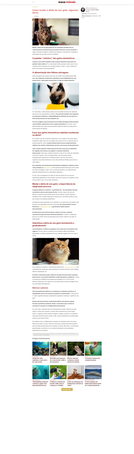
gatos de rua (47, 167)
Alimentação (35, 6)
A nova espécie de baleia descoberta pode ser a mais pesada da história (93, 383)
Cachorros (52, 356)
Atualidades (35, 356)
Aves (68, 356)
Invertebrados (36, 380)
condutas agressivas (70, 267)
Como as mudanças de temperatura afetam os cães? (75, 383)
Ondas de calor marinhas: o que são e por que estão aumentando (39, 360)
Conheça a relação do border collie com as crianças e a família (57, 383)
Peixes (86, 356)
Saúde (68, 380)
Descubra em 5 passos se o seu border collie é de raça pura (58, 360)
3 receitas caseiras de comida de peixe (92, 359)
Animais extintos (89, 380)
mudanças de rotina (45, 206)
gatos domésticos (60, 124)
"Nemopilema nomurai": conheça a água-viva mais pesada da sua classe (40, 383)
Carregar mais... (67, 389)
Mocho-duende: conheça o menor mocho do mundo (73, 360)
